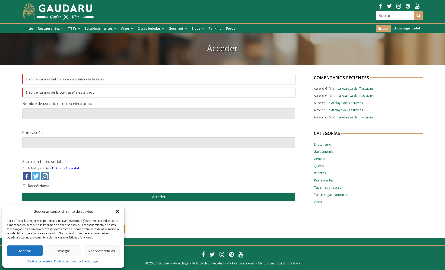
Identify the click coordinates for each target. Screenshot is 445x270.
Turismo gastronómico (331, 194)
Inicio (29, 28)
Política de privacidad (68, 261)
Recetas (320, 173)
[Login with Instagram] (45, 176)
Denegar (63, 250)
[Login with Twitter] (36, 176)
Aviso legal (92, 261)
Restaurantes (49, 28)
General (319, 158)
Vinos (125, 28)
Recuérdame (38, 185)
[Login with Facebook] (27, 176)
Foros (230, 28)
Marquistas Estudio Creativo (279, 263)
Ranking (215, 28)
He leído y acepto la (53, 168)
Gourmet (176, 28)
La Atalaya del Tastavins (355, 88)
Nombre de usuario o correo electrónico (57, 103)
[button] (117, 211)
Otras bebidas (149, 28)
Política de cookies (39, 261)
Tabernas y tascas (327, 187)
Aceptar (25, 250)
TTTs (72, 28)
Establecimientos (99, 28)
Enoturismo (322, 144)
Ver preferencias (101, 250)
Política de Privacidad (65, 168)
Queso (319, 166)
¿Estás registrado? (406, 28)
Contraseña (32, 132)
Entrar (383, 28)
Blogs (195, 28)
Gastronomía (324, 151)
